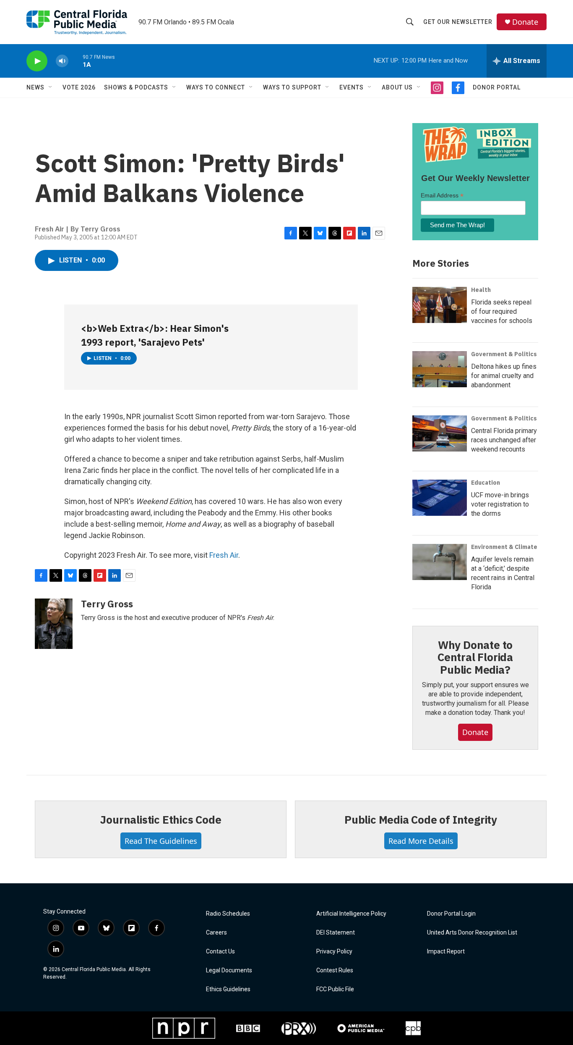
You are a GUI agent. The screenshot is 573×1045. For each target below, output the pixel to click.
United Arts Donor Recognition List (472, 932)
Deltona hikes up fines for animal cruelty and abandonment (504, 375)
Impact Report (446, 951)
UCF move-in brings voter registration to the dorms (500, 504)
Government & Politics (504, 354)
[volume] (62, 61)
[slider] (75, 60)
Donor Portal (497, 87)
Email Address (442, 196)
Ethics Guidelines (228, 989)
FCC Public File (335, 989)
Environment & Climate (504, 547)
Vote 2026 (79, 87)
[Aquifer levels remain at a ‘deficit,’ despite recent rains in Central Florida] (439, 562)
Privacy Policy (334, 951)
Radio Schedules (228, 914)
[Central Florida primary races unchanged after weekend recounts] (439, 433)
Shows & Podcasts (136, 87)
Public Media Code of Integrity (420, 819)
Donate (525, 22)
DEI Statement (335, 932)
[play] (37, 61)
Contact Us (220, 951)
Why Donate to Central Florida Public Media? (475, 657)
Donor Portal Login (451, 914)
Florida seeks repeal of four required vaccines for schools (501, 311)
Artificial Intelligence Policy (351, 914)
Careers (216, 932)
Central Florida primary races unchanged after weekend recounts (504, 440)
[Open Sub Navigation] (50, 87)
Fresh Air (223, 555)
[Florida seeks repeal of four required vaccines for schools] (439, 305)
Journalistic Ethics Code (160, 819)
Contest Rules (334, 970)
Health (481, 290)
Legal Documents (229, 970)
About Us (397, 87)
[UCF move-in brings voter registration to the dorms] (439, 498)
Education (485, 482)
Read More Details (420, 841)
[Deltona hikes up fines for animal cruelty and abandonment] (439, 369)
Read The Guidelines (161, 841)
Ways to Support (292, 87)
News (35, 87)
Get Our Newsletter (457, 21)
